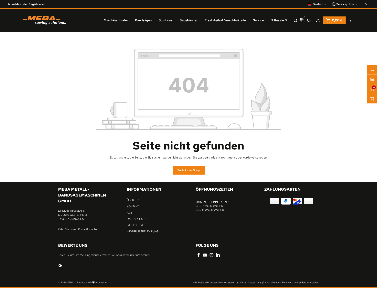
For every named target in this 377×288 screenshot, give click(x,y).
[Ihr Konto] (318, 20)
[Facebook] (198, 256)
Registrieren (37, 4)
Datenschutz (136, 219)
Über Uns (133, 200)
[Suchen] (295, 20)
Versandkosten (247, 282)
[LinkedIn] (218, 256)
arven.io (103, 282)
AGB (130, 212)
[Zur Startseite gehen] (44, 20)
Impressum (135, 225)
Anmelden (14, 4)
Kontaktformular (87, 229)
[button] (372, 79)
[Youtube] (205, 256)
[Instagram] (211, 256)
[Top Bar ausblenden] (366, 4)
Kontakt (133, 206)
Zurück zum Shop (189, 170)
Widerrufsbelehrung (142, 231)
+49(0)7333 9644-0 (71, 219)
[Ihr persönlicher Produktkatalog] (309, 20)
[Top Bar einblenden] (350, 20)
